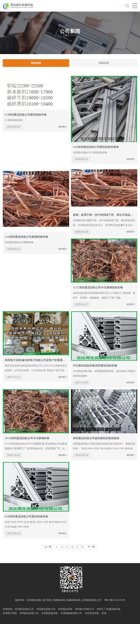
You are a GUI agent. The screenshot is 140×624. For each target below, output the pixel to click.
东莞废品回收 (65, 609)
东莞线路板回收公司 (71, 613)
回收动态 (104, 63)
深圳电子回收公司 (84, 609)
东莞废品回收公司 (45, 609)
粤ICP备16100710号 (114, 600)
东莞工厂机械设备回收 (109, 609)
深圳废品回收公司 (24, 609)
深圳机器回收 (92, 613)
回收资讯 (36, 63)
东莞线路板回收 (49, 613)
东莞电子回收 (10, 613)
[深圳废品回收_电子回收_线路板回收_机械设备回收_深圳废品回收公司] (19, 4)
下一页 (91, 547)
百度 (104, 613)
